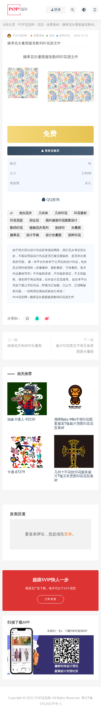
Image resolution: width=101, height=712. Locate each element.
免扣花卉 (25, 213)
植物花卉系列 (39, 227)
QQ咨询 (52, 200)
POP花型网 (26, 24)
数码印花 (16, 227)
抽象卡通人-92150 (21, 419)
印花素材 (80, 213)
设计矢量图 (54, 235)
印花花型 (16, 220)
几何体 (43, 213)
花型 (40, 24)
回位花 (34, 220)
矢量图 (76, 227)
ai (11, 213)
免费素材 (53, 24)
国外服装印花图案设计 (61, 220)
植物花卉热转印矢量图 (24, 346)
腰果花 (15, 235)
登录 (68, 534)
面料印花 (64, 35)
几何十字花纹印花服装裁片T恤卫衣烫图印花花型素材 (73, 476)
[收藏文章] (27, 318)
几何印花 (61, 213)
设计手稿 (32, 235)
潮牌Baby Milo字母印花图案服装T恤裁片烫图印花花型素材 (73, 424)
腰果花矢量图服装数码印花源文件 (52, 297)
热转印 (60, 227)
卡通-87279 (16, 472)
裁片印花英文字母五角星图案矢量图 (75, 348)
